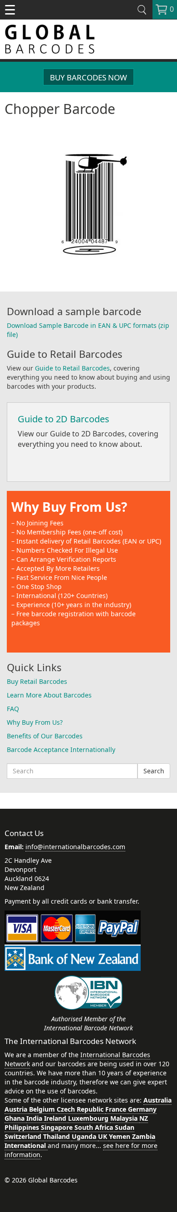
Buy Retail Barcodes (37, 681)
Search (153, 771)
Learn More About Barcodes (49, 695)
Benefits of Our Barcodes (45, 736)
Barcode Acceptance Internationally (61, 749)
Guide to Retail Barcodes (72, 368)
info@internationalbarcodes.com (75, 846)
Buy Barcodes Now (88, 77)
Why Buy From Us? (69, 506)
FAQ (13, 708)
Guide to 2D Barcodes (63, 419)
